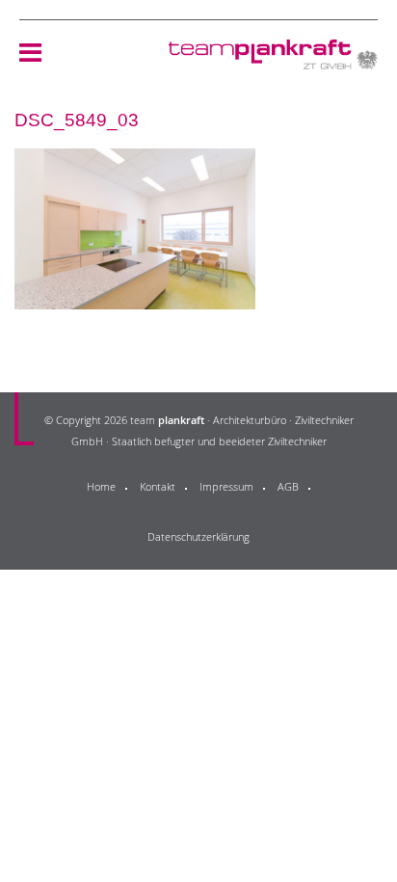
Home (101, 486)
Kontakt (157, 486)
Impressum (226, 486)
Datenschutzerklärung (198, 536)
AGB (288, 486)
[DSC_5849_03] (134, 297)
